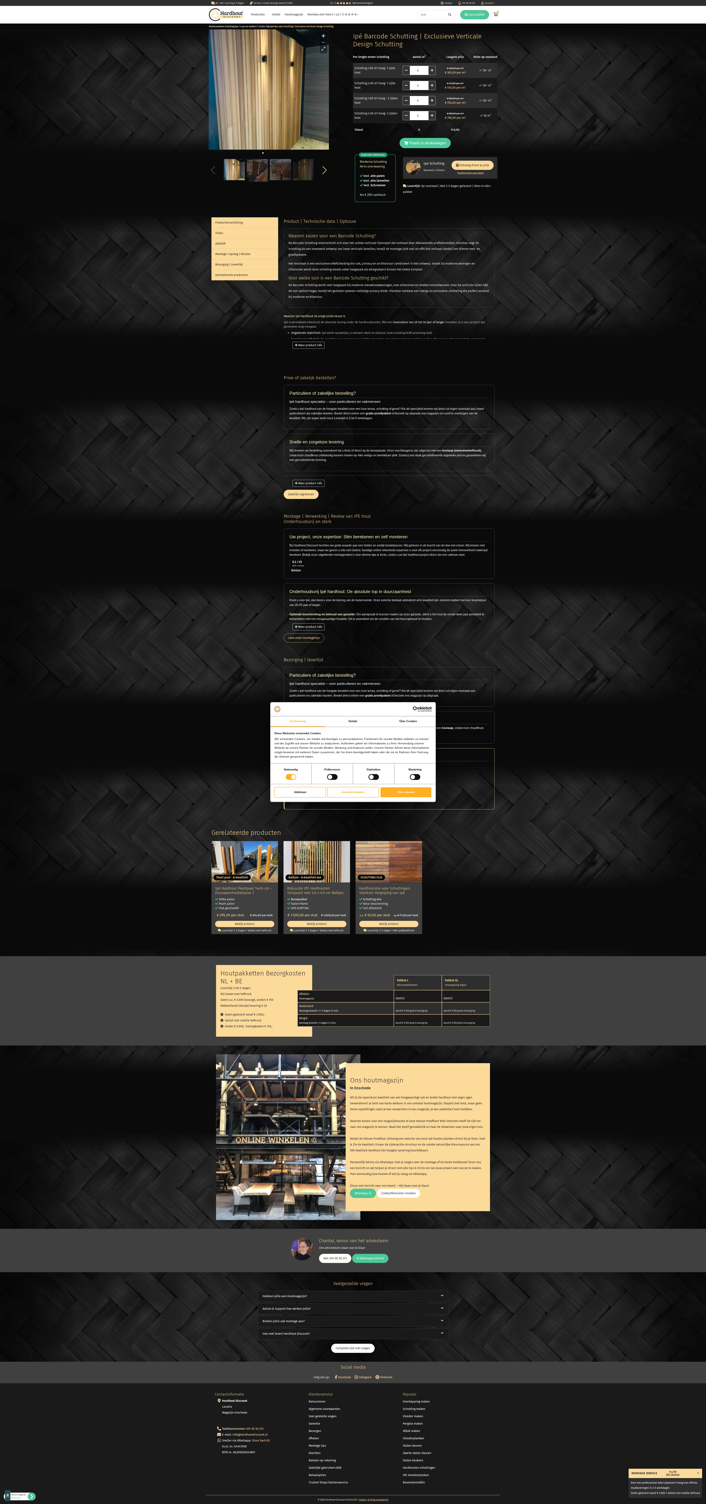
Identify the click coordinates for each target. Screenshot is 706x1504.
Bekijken (296, 570)
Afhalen (314, 1438)
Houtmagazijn (294, 14)
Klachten (314, 1453)
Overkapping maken (416, 1401)
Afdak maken (411, 1431)
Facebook (344, 1377)
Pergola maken (413, 1423)
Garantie (314, 1423)
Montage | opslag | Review (232, 254)
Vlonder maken (413, 1416)
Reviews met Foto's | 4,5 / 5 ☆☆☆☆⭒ (333, 14)
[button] (324, 170)
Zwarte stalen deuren (417, 1453)
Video (219, 233)
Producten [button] (258, 14)
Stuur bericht (261, 1440)
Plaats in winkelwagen (427, 143)
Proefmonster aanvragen (470, 173)
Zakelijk (220, 243)
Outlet (276, 14)
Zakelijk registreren (301, 494)
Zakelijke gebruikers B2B (325, 1467)
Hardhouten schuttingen (419, 1467)
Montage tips (317, 1445)
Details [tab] (353, 721)
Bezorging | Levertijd (229, 264)
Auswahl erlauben (353, 792)
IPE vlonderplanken (416, 1475)
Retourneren (317, 1401)
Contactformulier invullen (398, 1193)
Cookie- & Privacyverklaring (373, 1499)
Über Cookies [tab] (408, 721)
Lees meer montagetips (304, 638)
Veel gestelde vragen (322, 1416)
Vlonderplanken (413, 1438)
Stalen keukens (413, 1460)
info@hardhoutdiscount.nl (250, 1434)
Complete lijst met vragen (353, 1348)
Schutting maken (414, 1409)
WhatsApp (362, 1193)
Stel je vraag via (18, 1496)
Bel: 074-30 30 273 (335, 1258)
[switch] (332, 777)
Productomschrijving (229, 222)
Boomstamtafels (414, 1482)
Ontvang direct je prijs (474, 165)
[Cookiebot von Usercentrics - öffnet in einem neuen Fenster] (416, 709)
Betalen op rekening (322, 1460)
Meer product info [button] (309, 345)
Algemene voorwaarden (324, 1409)
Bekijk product (244, 924)
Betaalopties (317, 1475)
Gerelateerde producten (231, 275)
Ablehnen (300, 792)
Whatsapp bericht (371, 1258)
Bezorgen (315, 1431)
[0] (495, 14)
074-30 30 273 (254, 1428)
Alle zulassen (405, 792)
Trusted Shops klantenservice (328, 1482)
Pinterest (385, 1377)
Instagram (365, 1377)
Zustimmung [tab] (298, 721)
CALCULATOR (475, 14)
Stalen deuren (412, 1445)
